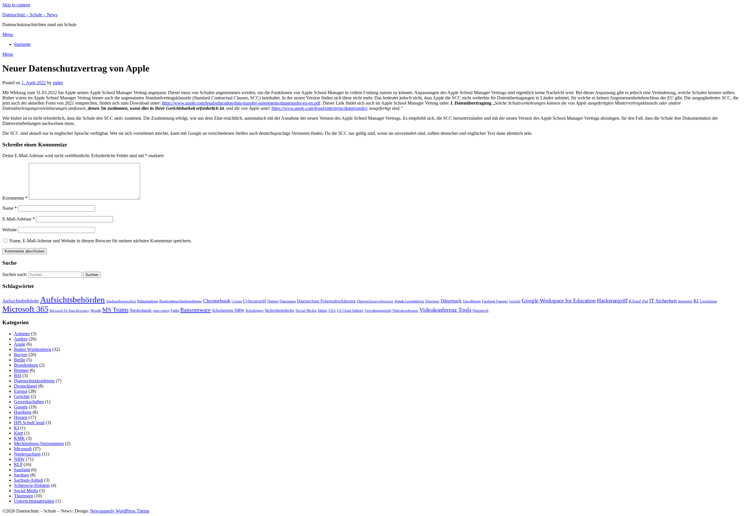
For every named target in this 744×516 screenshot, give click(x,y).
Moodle (95, 311)
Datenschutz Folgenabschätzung (326, 301)
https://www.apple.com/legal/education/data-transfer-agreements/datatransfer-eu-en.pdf (241, 103)
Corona (237, 301)
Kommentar (15, 198)
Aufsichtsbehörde (20, 301)
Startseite (22, 44)
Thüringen (23, 495)
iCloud (635, 301)
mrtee (58, 82)
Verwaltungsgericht (377, 311)
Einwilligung (472, 301)
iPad (645, 301)
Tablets (322, 311)
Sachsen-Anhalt (28, 480)
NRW (19, 459)
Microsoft (23, 448)
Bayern (20, 354)
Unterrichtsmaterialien (34, 501)
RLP (18, 464)
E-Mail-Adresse (18, 218)
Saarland (22, 469)
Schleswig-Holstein (32, 485)
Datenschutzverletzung (375, 301)
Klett (18, 433)
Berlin (19, 359)
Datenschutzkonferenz (34, 380)
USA (332, 311)
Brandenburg (26, 365)
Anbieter (22, 333)
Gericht (515, 301)
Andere (21, 338)
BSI (17, 375)
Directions (432, 301)
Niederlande (141, 310)
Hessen (20, 417)
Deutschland (25, 386)
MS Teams (115, 310)
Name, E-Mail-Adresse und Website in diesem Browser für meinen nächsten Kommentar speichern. (100, 240)
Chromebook (216, 301)
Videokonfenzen (405, 310)
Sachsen (21, 474)
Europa (20, 391)
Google (21, 406)
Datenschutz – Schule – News (30, 14)
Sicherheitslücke (279, 310)
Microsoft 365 (25, 308)
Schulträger (255, 310)
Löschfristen (708, 301)
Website (9, 229)
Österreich (481, 310)
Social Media (306, 310)
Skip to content (16, 4)
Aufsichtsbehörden (72, 299)
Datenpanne (288, 301)
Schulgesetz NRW (228, 310)
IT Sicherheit (663, 301)
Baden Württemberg (32, 349)
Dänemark (451, 301)
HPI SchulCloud (29, 422)
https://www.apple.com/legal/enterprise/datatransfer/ (319, 108)
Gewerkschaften (29, 401)
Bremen (21, 370)
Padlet (175, 311)
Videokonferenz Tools (445, 310)
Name (9, 208)
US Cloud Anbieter (350, 311)
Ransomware (195, 310)
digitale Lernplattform (409, 301)
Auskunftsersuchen (121, 301)
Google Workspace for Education (559, 301)
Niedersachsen (27, 453)
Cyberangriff (254, 301)
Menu (7, 34)
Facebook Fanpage (495, 301)
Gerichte (22, 396)
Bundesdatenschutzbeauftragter (180, 301)
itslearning (685, 301)
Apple (19, 344)
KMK (19, 438)
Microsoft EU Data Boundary (69, 310)
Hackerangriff (612, 301)
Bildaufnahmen (147, 301)
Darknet (272, 301)
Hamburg (22, 412)
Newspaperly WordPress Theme (119, 510)
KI (696, 301)
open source (161, 311)
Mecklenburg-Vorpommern (39, 443)
